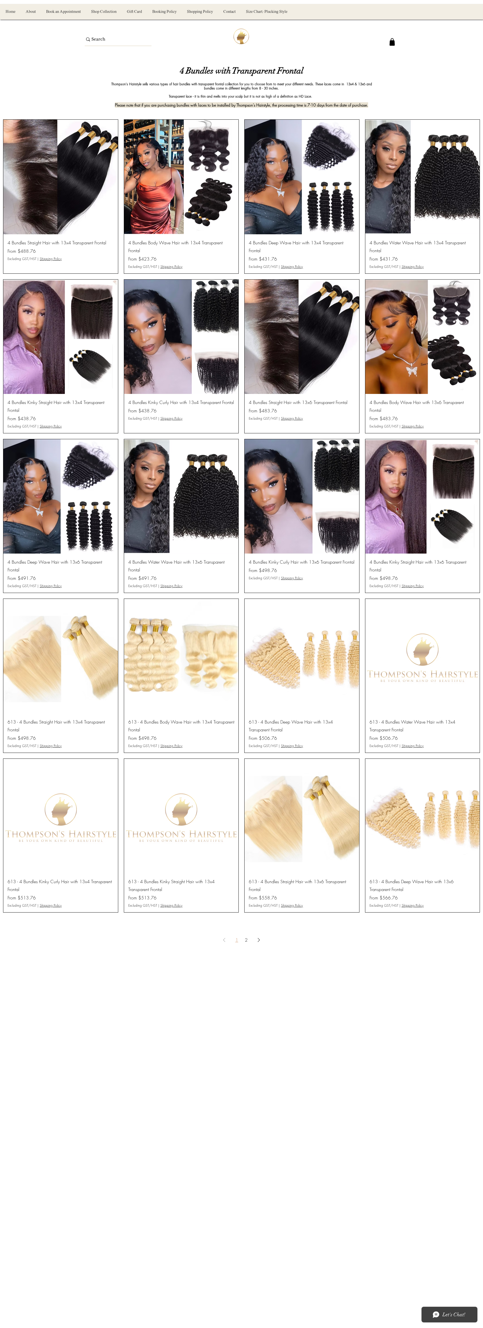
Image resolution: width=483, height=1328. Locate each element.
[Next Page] (258, 940)
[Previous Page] (224, 940)
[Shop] (392, 42)
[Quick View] (60, 177)
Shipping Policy (51, 259)
